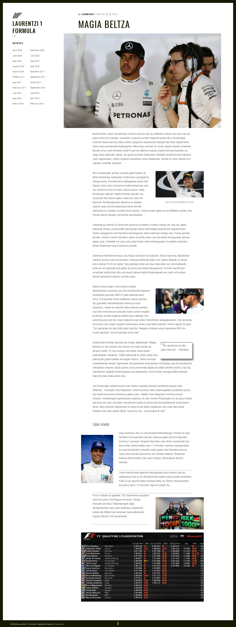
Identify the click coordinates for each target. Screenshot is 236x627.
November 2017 (37, 71)
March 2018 (18, 71)
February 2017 (19, 87)
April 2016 (34, 98)
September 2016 (37, 87)
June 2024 (17, 56)
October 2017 (19, 77)
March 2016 (18, 103)
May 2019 (34, 61)
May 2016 (17, 98)
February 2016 (37, 103)
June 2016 (34, 93)
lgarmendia (87, 14)
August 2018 (18, 66)
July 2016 (17, 93)
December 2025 (37, 50)
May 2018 (34, 66)
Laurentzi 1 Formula (28, 27)
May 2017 (17, 82)
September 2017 (37, 77)
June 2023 (34, 56)
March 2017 (35, 82)
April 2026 (17, 50)
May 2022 (17, 61)
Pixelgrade (59, 624)
